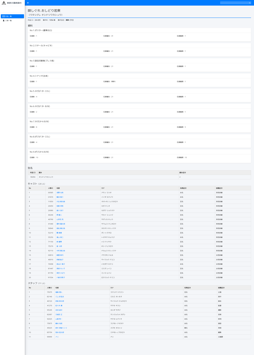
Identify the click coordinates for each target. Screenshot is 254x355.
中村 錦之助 (61, 251)
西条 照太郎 (59, 301)
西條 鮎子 (60, 260)
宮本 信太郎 (59, 332)
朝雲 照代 (60, 255)
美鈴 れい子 (61, 268)
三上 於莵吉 (59, 297)
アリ (57, 337)
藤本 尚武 (58, 323)
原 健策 (59, 242)
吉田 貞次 (58, 310)
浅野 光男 (60, 192)
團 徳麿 (59, 233)
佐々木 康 (58, 305)
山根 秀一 (58, 319)
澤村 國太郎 (61, 224)
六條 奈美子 (61, 277)
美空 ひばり (61, 273)
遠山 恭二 (60, 237)
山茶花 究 (60, 219)
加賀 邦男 (60, 206)
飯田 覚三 (60, 197)
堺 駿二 (59, 215)
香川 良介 (60, 210)
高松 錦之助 (61, 228)
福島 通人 (58, 292)
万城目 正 (58, 314)
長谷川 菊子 (61, 264)
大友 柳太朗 (61, 201)
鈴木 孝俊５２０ (61, 328)
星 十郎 (59, 246)
